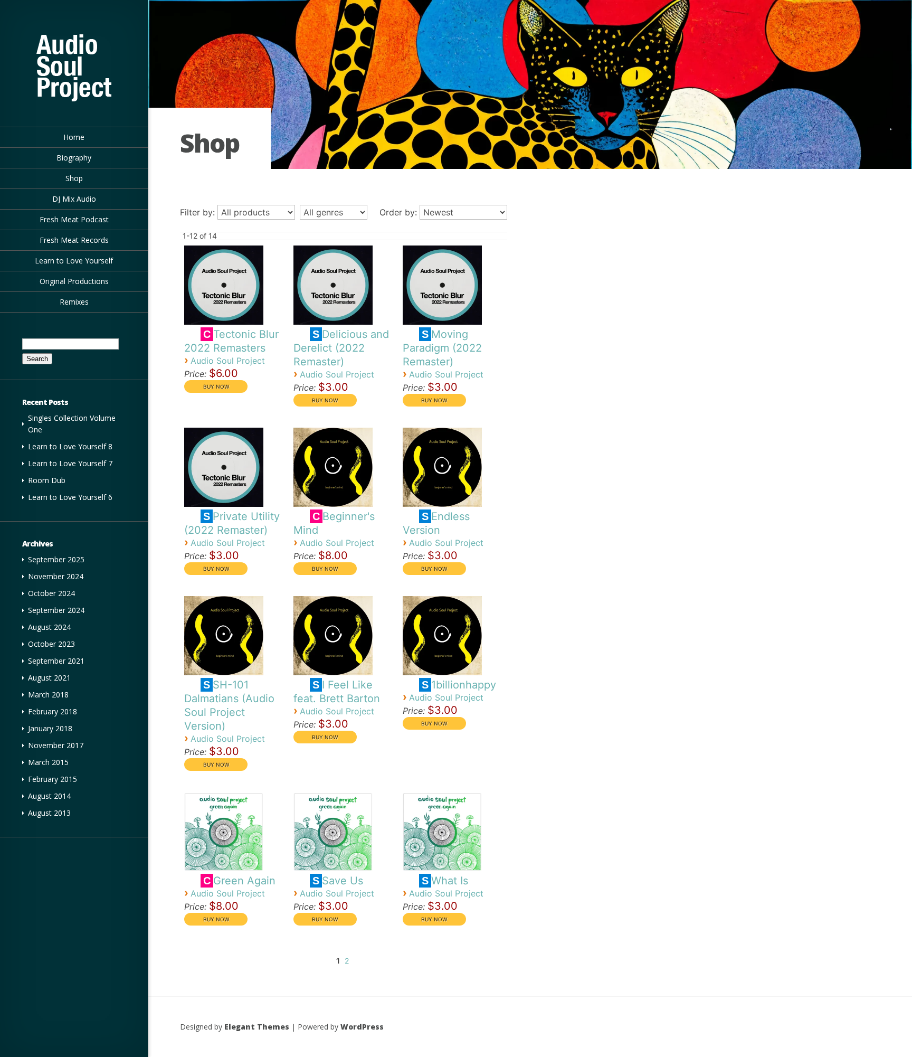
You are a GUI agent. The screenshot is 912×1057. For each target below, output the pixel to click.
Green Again (244, 880)
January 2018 (50, 728)
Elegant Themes (256, 1027)
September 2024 (56, 610)
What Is (449, 880)
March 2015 (48, 762)
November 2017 (55, 745)
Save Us (342, 880)
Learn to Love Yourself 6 (70, 497)
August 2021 (49, 678)
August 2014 (49, 796)
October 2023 (51, 644)
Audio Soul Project (228, 360)
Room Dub (46, 480)
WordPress (362, 1027)
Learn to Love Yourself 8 (70, 446)
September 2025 (56, 559)
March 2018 (48, 695)
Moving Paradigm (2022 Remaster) (442, 348)
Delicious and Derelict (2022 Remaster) (341, 348)
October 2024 (51, 593)
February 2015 (52, 779)
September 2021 (56, 661)
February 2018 (52, 711)
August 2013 (49, 813)
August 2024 (49, 627)
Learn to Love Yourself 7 (70, 463)
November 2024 (55, 576)
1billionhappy (463, 684)
